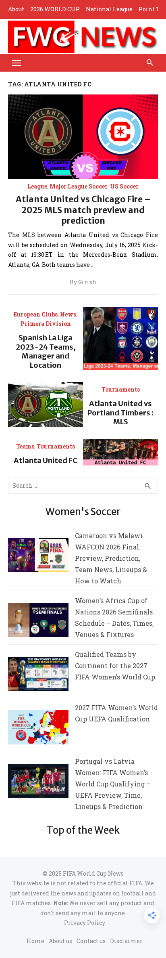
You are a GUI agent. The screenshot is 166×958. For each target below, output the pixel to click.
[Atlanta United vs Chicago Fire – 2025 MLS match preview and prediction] (83, 136)
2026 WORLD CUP (55, 9)
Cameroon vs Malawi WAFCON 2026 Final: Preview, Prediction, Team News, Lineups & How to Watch (111, 558)
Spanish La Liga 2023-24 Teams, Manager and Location (46, 351)
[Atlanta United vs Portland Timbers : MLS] (45, 404)
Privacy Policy (84, 923)
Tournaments (121, 389)
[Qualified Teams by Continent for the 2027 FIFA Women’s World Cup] (38, 675)
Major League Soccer (79, 186)
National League (109, 9)
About (16, 9)
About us (60, 941)
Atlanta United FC (45, 460)
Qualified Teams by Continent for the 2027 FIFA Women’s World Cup (115, 665)
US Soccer (124, 186)
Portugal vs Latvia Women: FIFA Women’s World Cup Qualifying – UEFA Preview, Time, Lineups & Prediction (113, 784)
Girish (87, 282)
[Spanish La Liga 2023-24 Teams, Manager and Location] (120, 338)
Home (35, 941)
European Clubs (36, 314)
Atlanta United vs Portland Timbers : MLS (120, 412)
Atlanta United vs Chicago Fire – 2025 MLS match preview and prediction (83, 210)
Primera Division (46, 323)
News (68, 314)
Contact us (91, 941)
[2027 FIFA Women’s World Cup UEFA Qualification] (38, 729)
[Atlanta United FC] (120, 452)
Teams (25, 446)
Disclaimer (126, 941)
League (37, 186)
